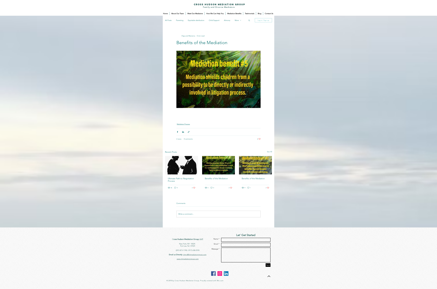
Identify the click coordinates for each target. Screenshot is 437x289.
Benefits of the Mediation (216, 178)
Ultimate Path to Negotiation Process (181, 179)
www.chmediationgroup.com (188, 259)
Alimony (227, 20)
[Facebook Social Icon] (213, 273)
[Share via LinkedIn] (183, 132)
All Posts (168, 20)
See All (269, 152)
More (237, 20)
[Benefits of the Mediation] (218, 165)
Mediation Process (183, 124)
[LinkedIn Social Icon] (226, 273)
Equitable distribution (196, 20)
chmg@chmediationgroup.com (194, 255)
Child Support (214, 20)
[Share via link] (189, 132)
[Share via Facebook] (177, 132)
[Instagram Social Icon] (219, 273)
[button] (249, 20)
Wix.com (220, 281)
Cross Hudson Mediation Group (219, 4)
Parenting (179, 20)
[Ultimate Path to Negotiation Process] (181, 165)
